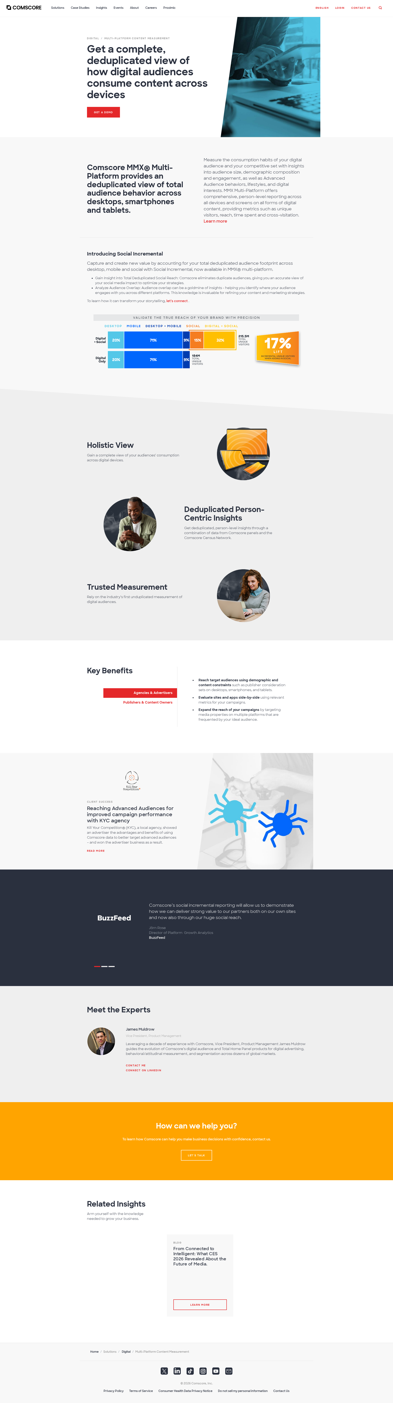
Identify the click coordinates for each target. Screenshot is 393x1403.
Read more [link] (96, 851)
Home (94, 1352)
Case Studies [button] (80, 8)
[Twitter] (164, 1372)
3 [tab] (111, 967)
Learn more (200, 1305)
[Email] (229, 1372)
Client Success (100, 801)
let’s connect (177, 301)
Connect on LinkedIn (143, 1070)
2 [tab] (104, 967)
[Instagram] (203, 1372)
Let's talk (196, 1155)
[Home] (24, 10)
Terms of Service (141, 1391)
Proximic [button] (169, 8)
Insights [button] (101, 8)
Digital (126, 1352)
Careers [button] (151, 8)
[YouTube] (216, 1372)
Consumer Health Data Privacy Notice (185, 1391)
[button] (322, 10)
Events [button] (118, 8)
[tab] (140, 693)
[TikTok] (190, 1372)
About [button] (134, 8)
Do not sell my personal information (243, 1391)
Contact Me (136, 1065)
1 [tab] (97, 967)
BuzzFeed (157, 938)
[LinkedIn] (177, 1372)
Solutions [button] (57, 8)
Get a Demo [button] (103, 112)
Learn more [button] (215, 221)
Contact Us (281, 1391)
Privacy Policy (114, 1391)
